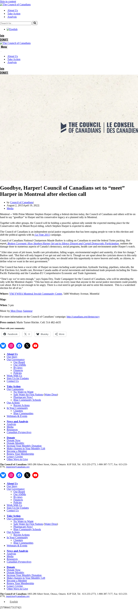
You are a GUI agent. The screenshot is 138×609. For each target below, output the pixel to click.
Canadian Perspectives (19, 432)
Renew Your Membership (20, 453)
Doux (19, 310)
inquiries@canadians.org (17, 467)
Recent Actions (21, 405)
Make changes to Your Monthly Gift (26, 448)
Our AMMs (19, 364)
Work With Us (14, 375)
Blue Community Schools (27, 399)
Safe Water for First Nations (28, 394)
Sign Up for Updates (18, 378)
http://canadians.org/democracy (83, 316)
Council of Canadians (21, 202)
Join (2, 36)
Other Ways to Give (17, 459)
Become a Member (17, 451)
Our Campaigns (15, 389)
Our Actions (13, 402)
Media (10, 208)
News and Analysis (17, 421)
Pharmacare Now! (23, 397)
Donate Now (14, 440)
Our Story (12, 356)
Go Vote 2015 (42, 234)
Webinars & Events (17, 416)
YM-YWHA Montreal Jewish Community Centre (35, 293)
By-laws (17, 367)
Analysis (12, 16)
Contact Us (13, 381)
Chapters (18, 410)
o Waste (29, 391)
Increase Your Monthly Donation (24, 445)
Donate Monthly (15, 443)
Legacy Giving (15, 456)
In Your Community (17, 408)
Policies (17, 373)
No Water (18, 391)
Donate (11, 437)
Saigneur (27, 310)
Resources (12, 429)
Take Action (13, 13)
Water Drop (51, 394)
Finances (18, 370)
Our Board (19, 362)
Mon (13, 310)
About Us (12, 10)
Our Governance (16, 359)
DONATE (4, 40)
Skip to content (8, 1)
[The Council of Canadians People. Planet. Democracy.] (15, 4)
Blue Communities (23, 413)
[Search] (34, 23)
